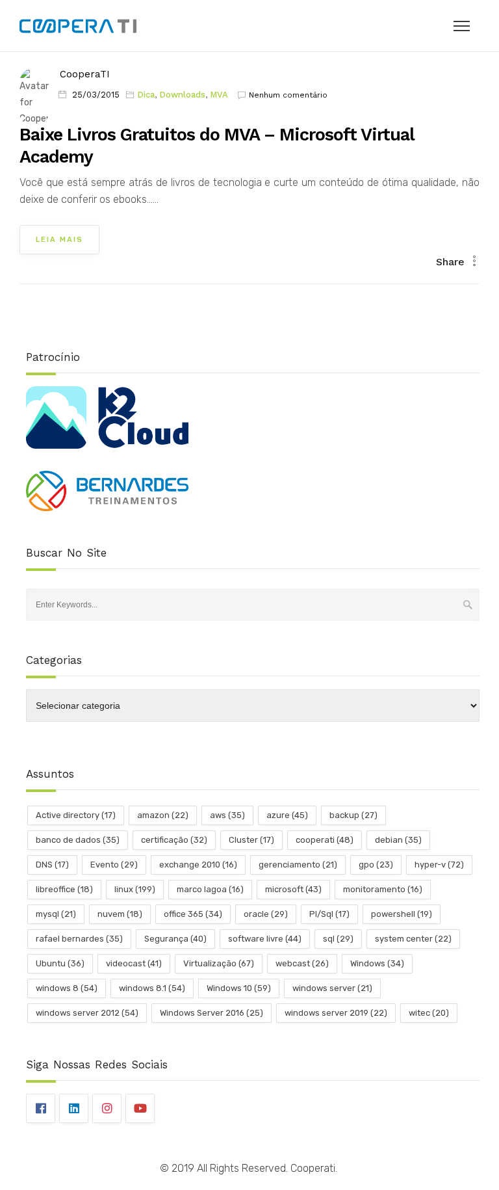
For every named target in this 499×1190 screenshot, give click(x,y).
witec (429, 1013)
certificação (174, 840)
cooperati (324, 840)
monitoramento (382, 889)
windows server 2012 (87, 1013)
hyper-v (439, 864)
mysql (56, 914)
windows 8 (66, 988)
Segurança (175, 939)
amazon (162, 815)
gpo (376, 864)
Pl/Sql (329, 914)
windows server (332, 988)
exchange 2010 (198, 864)
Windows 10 (239, 988)
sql (338, 939)
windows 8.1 (152, 988)
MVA (219, 94)
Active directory (76, 815)
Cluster (251, 840)
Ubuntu (60, 963)
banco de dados (78, 840)
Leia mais (59, 239)
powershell (401, 914)
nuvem (119, 914)
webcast (302, 963)
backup (353, 815)
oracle (266, 914)
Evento (114, 864)
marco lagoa (210, 889)
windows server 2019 (336, 1013)
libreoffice (64, 889)
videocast (134, 963)
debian (398, 840)
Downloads (182, 94)
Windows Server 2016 (211, 1013)
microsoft (293, 889)
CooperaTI (85, 74)
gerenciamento (298, 864)
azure (287, 815)
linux (134, 889)
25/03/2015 (96, 94)
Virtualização (218, 963)
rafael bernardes (79, 939)
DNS (52, 864)
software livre (264, 939)
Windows (377, 963)
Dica (146, 94)
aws (227, 815)
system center (413, 939)
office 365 (193, 914)
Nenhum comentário (288, 94)
